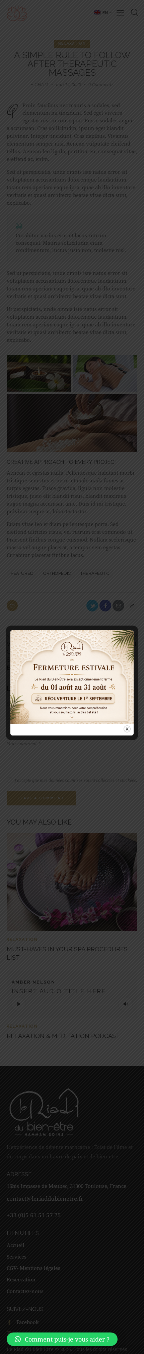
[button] (62, 1339)
